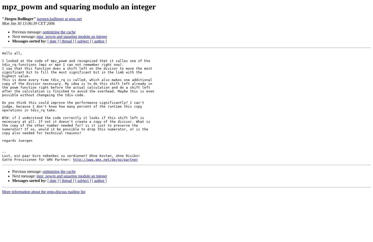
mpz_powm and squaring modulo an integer (72, 36)
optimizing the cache (59, 32)
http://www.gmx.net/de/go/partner (105, 160)
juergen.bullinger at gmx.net (59, 19)
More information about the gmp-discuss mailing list (43, 192)
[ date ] (53, 41)
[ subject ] (83, 41)
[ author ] (99, 41)
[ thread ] (67, 41)
